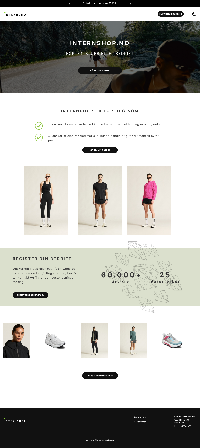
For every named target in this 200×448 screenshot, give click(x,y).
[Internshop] (16, 14)
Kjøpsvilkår (140, 421)
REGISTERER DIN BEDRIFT (100, 375)
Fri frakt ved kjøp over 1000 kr (100, 3)
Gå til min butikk (100, 150)
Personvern (140, 417)
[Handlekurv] (194, 13)
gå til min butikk (100, 70)
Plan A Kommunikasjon (104, 440)
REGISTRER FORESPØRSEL (30, 295)
